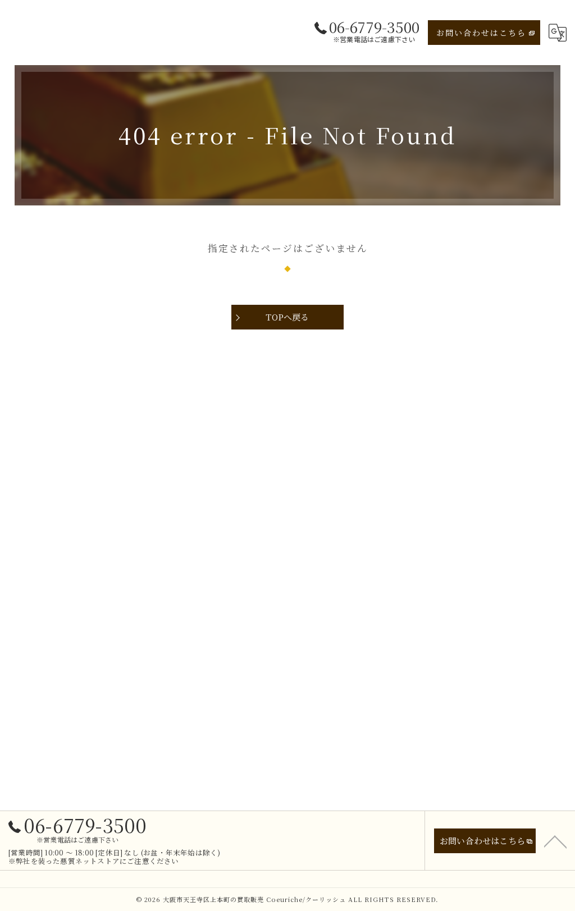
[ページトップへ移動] (555, 841)
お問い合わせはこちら (481, 32)
